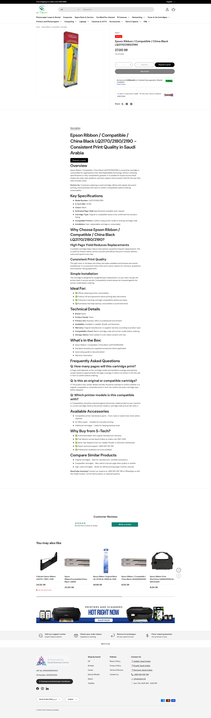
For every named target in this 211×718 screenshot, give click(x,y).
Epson (117, 33)
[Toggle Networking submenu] (144, 17)
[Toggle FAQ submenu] (148, 21)
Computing (69, 21)
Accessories (114, 21)
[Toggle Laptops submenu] (88, 21)
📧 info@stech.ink (138, 679)
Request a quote (165, 65)
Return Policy (115, 661)
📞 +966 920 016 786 (140, 674)
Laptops (82, 21)
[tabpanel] (105, 303)
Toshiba (91, 683)
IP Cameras (122, 17)
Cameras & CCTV (99, 21)
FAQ (145, 21)
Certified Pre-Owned (105, 17)
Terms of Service (116, 670)
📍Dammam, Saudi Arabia (141, 670)
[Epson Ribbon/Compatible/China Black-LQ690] (77, 561)
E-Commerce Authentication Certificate (54, 681)
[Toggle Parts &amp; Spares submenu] (140, 21)
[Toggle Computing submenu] (76, 21)
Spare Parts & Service (84, 17)
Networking (137, 17)
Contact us (114, 674)
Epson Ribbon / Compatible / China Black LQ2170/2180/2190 (55, 27)
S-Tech (43, 710)
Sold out (144, 65)
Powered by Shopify (52, 710)
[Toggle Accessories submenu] (122, 21)
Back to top (105, 644)
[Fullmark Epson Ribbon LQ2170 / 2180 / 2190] (48, 561)
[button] (173, 9)
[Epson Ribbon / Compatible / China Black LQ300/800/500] (133, 561)
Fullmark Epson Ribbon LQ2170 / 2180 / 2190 (46, 577)
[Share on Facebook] (127, 104)
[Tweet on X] (122, 104)
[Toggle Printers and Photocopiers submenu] (61, 21)
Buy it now (145, 71)
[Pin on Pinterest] (131, 104)
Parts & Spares (132, 21)
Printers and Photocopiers (47, 21)
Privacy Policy (115, 666)
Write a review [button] (125, 524)
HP (89, 661)
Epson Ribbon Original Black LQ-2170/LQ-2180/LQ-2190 (105, 577)
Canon (90, 670)
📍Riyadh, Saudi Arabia (140, 666)
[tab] (75, 128)
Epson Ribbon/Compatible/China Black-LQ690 (76, 579)
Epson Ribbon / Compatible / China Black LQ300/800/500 (133, 577)
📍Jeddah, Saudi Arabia (141, 661)
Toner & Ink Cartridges (157, 17)
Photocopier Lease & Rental (48, 17)
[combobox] (106, 9)
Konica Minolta (94, 674)
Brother (91, 666)
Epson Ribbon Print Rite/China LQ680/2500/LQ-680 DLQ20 (162, 579)
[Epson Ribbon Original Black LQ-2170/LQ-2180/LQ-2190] (105, 561)
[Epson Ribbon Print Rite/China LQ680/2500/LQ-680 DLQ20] (162, 561)
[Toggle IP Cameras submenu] (128, 17)
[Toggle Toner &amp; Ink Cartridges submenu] (169, 17)
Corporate (67, 17)
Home (38, 27)
